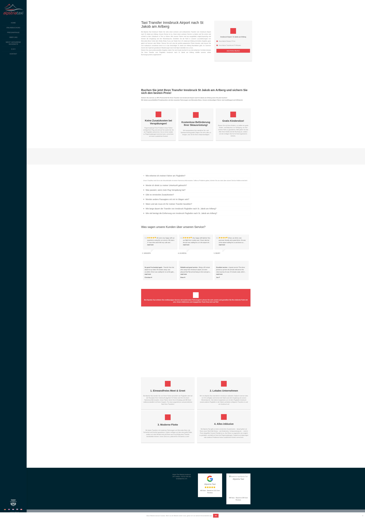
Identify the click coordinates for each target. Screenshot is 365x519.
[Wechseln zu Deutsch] (5, 509)
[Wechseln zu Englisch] (9, 509)
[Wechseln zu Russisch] (17, 509)
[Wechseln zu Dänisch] (21, 509)
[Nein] (363, 516)
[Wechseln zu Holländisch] (13, 509)
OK (216, 515)
